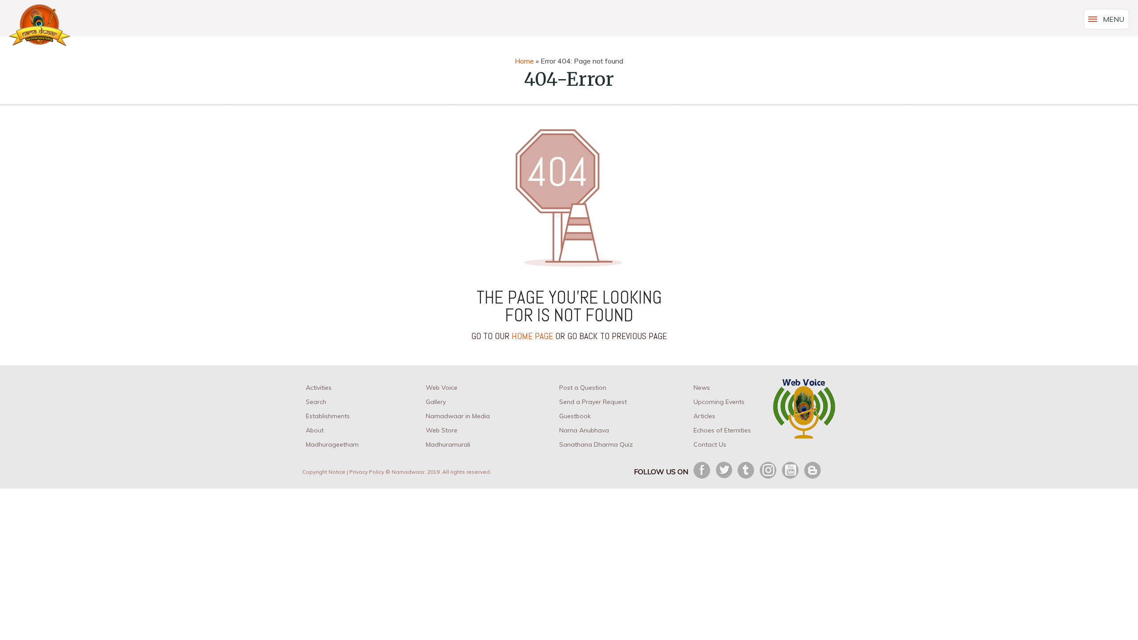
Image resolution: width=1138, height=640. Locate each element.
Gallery (436, 402)
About (315, 430)
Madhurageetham (332, 444)
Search (316, 402)
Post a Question (582, 388)
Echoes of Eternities (722, 430)
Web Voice (441, 388)
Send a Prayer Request (593, 402)
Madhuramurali (448, 444)
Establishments (328, 416)
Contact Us (709, 444)
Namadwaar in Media (458, 416)
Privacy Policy (366, 471)
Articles (704, 416)
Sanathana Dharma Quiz (596, 444)
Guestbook (575, 416)
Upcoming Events (719, 402)
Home (524, 60)
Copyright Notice (323, 471)
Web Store (441, 430)
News (701, 388)
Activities (319, 388)
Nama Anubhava (584, 430)
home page (532, 336)
